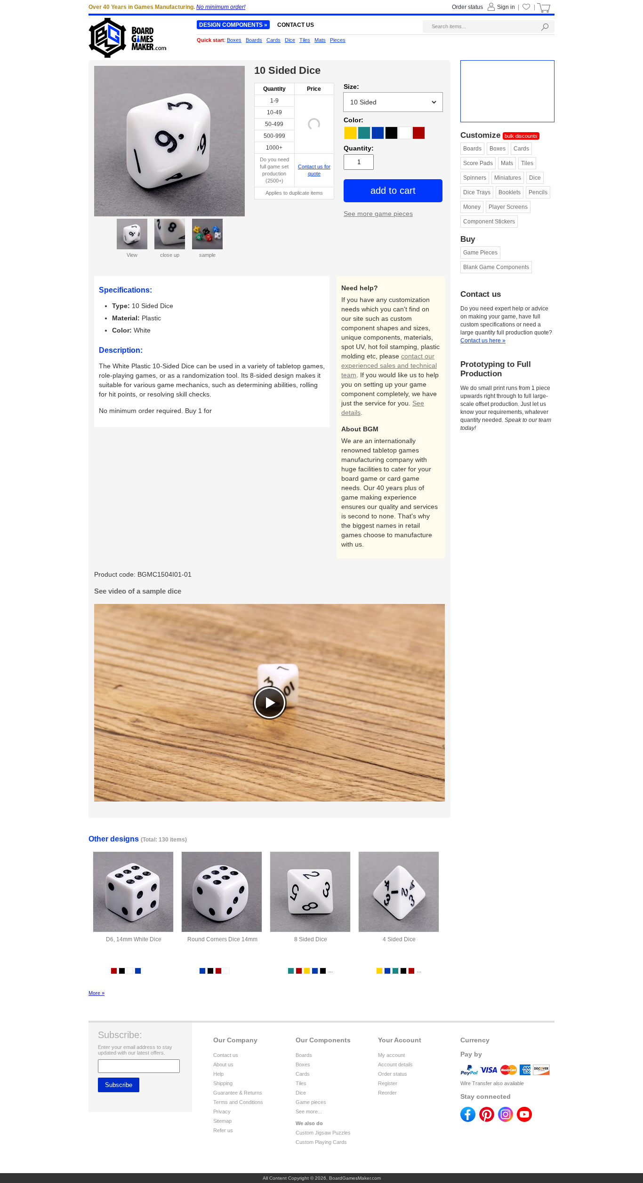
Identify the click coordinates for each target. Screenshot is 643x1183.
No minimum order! (220, 7)
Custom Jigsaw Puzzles (323, 1132)
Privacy (222, 1111)
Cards (521, 148)
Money (472, 207)
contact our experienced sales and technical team (389, 365)
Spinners (474, 178)
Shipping (223, 1083)
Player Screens (508, 207)
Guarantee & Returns (237, 1093)
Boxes (498, 148)
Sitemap (222, 1121)
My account (391, 1055)
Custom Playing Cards (321, 1142)
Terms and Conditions (238, 1102)
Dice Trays (476, 192)
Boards (472, 148)
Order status (392, 1074)
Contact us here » (483, 340)
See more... (309, 1111)
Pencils (538, 192)
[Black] (391, 133)
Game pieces (311, 1102)
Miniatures (507, 178)
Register (387, 1083)
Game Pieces (480, 252)
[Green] (364, 133)
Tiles (527, 163)
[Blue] (377, 133)
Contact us (225, 1055)
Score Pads (478, 163)
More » (96, 993)
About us (223, 1064)
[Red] (418, 133)
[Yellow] (350, 133)
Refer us (223, 1130)
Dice (535, 178)
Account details (395, 1064)
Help (218, 1074)
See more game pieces (378, 213)
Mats (507, 163)
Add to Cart (393, 190)
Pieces (338, 40)
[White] (405, 133)
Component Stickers (489, 221)
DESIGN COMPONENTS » (233, 25)
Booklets (509, 192)
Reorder (387, 1093)
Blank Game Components (496, 267)
